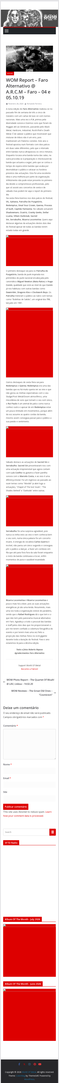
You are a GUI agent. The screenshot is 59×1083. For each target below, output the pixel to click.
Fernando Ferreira (34, 104)
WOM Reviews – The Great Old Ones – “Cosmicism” (31, 693)
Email (7, 778)
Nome (7, 764)
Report (10, 73)
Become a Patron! (29, 669)
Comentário (10, 725)
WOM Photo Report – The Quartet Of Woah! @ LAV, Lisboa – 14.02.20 (30, 681)
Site (5, 792)
